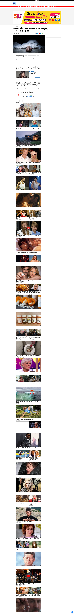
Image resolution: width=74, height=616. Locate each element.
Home (13, 26)
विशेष (51, 6)
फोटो (55, 6)
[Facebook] (35, 0)
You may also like (49, 36)
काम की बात (44, 6)
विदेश (39, 6)
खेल (49, 6)
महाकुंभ (36, 6)
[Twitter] (36, 0)
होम (18, 6)
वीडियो (53, 6)
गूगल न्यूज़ (28, 96)
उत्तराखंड (20, 6)
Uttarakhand (16, 26)
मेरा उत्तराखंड (26, 6)
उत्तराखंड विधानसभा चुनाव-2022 (31, 6)
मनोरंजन (48, 6)
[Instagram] (37, 0)
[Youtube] (38, 0)
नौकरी (41, 6)
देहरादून (23, 6)
